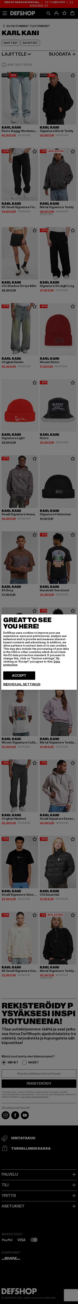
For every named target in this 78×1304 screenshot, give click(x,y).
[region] (39, 652)
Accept (19, 675)
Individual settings (21, 684)
